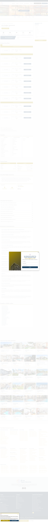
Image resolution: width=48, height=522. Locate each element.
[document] (24, 261)
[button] (38, 252)
